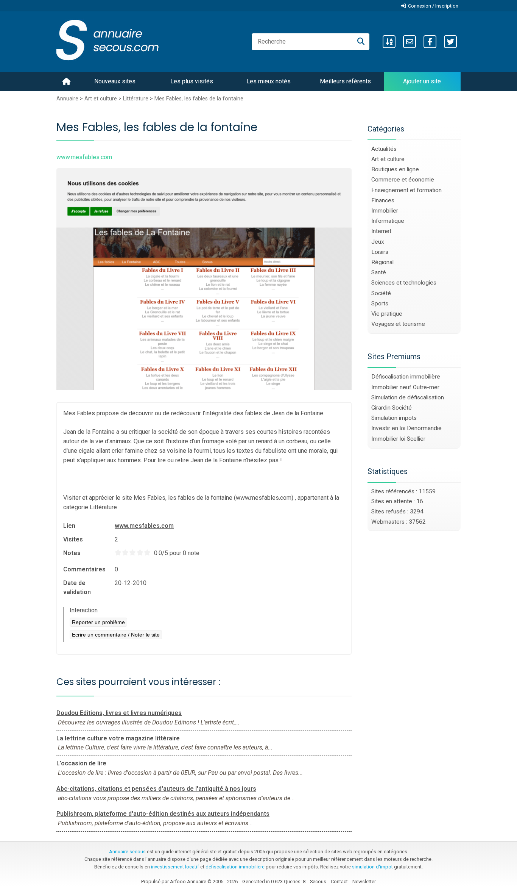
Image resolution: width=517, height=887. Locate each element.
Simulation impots (394, 418)
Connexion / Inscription (433, 6)
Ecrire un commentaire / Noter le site (116, 635)
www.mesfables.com (144, 525)
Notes (72, 553)
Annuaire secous (127, 851)
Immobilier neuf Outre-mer (405, 387)
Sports (379, 303)
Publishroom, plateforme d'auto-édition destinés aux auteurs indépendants (162, 813)
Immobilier (384, 210)
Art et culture (100, 98)
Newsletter (364, 881)
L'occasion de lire (81, 763)
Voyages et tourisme (398, 324)
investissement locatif (175, 867)
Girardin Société (391, 407)
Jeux (377, 241)
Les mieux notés (268, 81)
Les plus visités (191, 81)
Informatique (387, 220)
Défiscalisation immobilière (405, 376)
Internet (381, 231)
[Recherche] (361, 42)
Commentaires (84, 569)
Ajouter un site (422, 81)
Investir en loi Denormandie (406, 428)
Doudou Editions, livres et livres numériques (119, 712)
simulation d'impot (372, 867)
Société (381, 293)
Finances (382, 200)
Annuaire (67, 98)
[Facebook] (430, 41)
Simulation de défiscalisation (407, 397)
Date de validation (77, 587)
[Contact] (409, 41)
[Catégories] (389, 41)
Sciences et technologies (403, 282)
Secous (318, 881)
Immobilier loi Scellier (398, 438)
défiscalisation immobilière (235, 867)
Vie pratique (386, 313)
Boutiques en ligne (395, 169)
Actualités (384, 148)
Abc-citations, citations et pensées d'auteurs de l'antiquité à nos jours (156, 788)
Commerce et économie (402, 179)
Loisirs (379, 252)
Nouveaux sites (114, 81)
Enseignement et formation (406, 190)
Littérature (135, 98)
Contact (339, 881)
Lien (69, 525)
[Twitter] (450, 41)
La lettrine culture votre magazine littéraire (118, 738)
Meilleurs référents (345, 81)
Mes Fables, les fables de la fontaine (198, 98)
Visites (73, 539)
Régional (382, 262)
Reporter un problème (98, 622)
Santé (378, 272)
